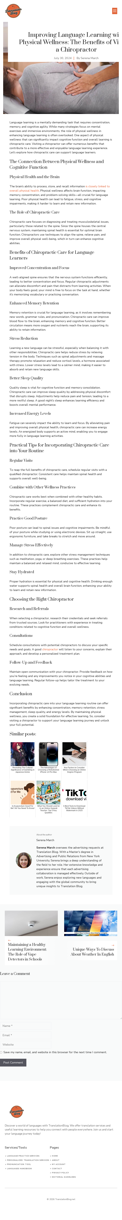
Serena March (89, 58)
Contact (57, 1168)
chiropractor (50, 649)
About (56, 1160)
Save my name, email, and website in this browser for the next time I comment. (55, 1052)
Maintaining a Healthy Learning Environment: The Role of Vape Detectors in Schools (27, 952)
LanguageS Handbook (19, 1168)
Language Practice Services (23, 1156)
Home (55, 1156)
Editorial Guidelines (64, 1177)
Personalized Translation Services (28, 1160)
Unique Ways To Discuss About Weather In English (92, 952)
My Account (59, 1164)
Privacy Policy (60, 1173)
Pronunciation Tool (19, 1164)
